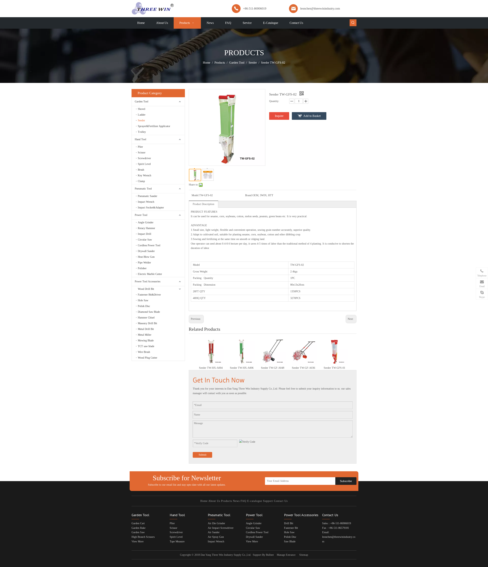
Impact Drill (144, 233)
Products (226, 501)
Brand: (248, 195)
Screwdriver (144, 158)
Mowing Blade (146, 340)
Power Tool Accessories (147, 281)
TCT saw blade (146, 346)
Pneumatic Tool (143, 188)
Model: (195, 195)
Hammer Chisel (146, 317)
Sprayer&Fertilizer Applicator (154, 126)
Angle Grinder (145, 222)
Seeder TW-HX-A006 (242, 367)
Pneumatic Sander (147, 196)
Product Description (203, 204)
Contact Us (281, 501)
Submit (202, 454)
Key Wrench (144, 175)
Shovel (141, 109)
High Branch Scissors (143, 536)
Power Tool (141, 215)
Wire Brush (144, 352)
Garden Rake (138, 527)
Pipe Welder (144, 262)
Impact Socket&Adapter (151, 207)
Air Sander (214, 532)
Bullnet (270, 554)
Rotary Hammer (146, 228)
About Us (214, 501)
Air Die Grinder (216, 523)
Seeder (141, 120)
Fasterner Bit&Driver (149, 294)
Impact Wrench (146, 201)
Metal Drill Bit (146, 329)
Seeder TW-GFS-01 (334, 367)
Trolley (142, 131)
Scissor (141, 152)
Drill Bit (288, 523)
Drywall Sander (146, 251)
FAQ (243, 501)
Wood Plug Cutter (147, 357)
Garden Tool (141, 101)
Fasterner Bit (291, 527)
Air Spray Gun (216, 536)
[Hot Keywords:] (353, 22)
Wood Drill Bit (146, 289)
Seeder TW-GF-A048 (272, 367)
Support (268, 501)
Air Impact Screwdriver (221, 527)
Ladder (141, 114)
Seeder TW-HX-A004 (211, 367)
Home (204, 501)
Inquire (279, 115)
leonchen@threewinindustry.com (320, 8)
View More (138, 541)
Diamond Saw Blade (149, 311)
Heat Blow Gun (146, 256)
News (236, 501)
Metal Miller (144, 334)
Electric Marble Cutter (150, 274)
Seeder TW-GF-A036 (303, 367)
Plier (140, 146)
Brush (141, 169)
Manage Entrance (286, 554)
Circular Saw (145, 239)
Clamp (141, 181)
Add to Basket (312, 115)
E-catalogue (254, 501)
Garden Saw (138, 532)
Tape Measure (177, 541)
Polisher (142, 268)
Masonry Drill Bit (147, 323)
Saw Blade (289, 541)
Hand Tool (140, 139)
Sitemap (303, 554)
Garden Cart (138, 523)
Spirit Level (144, 164)
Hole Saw (143, 300)
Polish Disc (144, 306)
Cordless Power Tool (149, 245)
